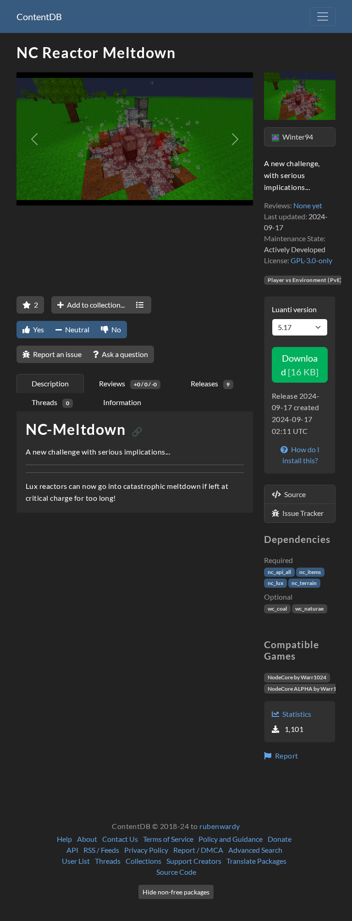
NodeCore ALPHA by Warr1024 (307, 688)
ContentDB (39, 16)
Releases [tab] (210, 383)
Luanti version (294, 309)
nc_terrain (304, 583)
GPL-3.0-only (311, 260)
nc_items (310, 572)
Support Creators (193, 860)
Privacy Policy (146, 849)
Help (64, 838)
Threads (108, 860)
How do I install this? (300, 455)
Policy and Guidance (230, 838)
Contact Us (120, 838)
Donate (280, 838)
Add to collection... (95, 304)
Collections (143, 860)
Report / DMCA (198, 849)
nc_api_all (279, 572)
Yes (38, 329)
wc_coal (277, 608)
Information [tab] (122, 402)
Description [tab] (50, 383)
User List (76, 860)
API (72, 849)
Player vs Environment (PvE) (305, 279)
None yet (307, 205)
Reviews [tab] (128, 383)
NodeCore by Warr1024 (297, 677)
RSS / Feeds (101, 849)
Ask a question (124, 354)
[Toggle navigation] (323, 16)
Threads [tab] (50, 402)
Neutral (76, 329)
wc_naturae (309, 608)
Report (285, 755)
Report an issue (57, 354)
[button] (34, 138)
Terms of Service (168, 838)
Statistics (296, 714)
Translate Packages (256, 860)
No (115, 329)
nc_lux (275, 583)
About (87, 838)
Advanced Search (255, 849)
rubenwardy (219, 826)
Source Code (176, 871)
